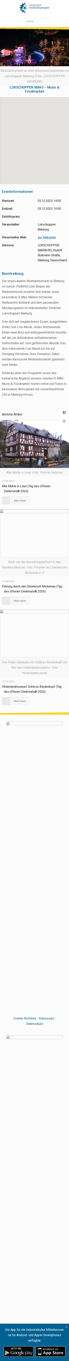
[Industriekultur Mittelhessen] (34, 7)
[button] (35, 138)
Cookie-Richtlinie (24, 1018)
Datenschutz (34, 1024)
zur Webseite (47, 237)
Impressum (46, 1018)
